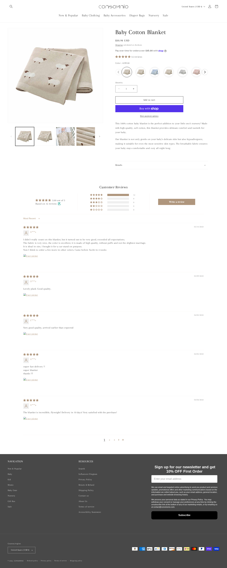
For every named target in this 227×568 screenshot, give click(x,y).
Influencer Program (88, 474)
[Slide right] (99, 136)
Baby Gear (12, 490)
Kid (9, 479)
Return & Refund (86, 485)
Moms (10, 485)
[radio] (127, 72)
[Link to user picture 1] (30, 261)
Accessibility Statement (90, 512)
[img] (31, 227)
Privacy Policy (85, 479)
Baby (10, 474)
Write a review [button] (176, 201)
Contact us (84, 496)
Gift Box (11, 501)
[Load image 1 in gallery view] (24, 136)
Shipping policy (76, 561)
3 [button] (114, 440)
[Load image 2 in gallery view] (45, 136)
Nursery (11, 496)
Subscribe (184, 515)
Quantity (119, 82)
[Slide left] (11, 136)
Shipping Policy (86, 490)
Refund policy (32, 561)
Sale (10, 506)
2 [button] (109, 440)
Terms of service (86, 506)
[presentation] (205, 72)
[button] (11, 6)
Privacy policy (46, 561)
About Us (83, 501)
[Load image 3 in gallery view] (65, 136)
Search (82, 469)
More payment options (149, 116)
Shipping (119, 45)
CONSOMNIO (19, 561)
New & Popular (15, 469)
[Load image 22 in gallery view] (85, 136)
